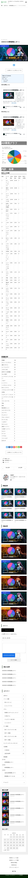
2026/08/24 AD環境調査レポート (9, 670)
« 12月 (4, 850)
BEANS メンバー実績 (14, 860)
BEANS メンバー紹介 (14, 857)
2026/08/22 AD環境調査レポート (9, 685)
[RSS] (15, 871)
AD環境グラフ (5, 77)
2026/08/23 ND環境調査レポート (9, 681)
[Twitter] (11, 479)
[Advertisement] (14, 22)
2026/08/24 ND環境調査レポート (9, 674)
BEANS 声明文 (14, 862)
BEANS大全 (14, 865)
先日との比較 (5, 80)
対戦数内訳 (5, 81)
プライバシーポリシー (14, 867)
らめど (8, 458)
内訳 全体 (4, 78)
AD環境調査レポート (8, 460)
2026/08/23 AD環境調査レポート (9, 677)
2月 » (8, 850)
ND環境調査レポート (5, 545)
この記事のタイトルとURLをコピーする (14, 70)
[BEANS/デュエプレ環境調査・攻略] (3, 2)
